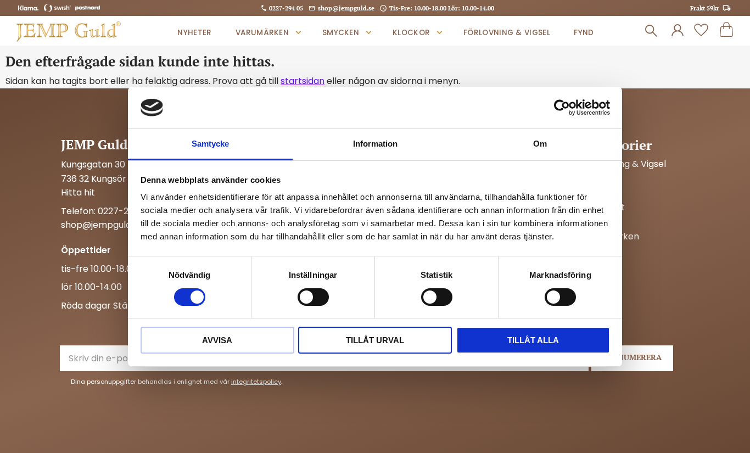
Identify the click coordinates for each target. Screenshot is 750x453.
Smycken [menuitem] (340, 32)
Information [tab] (375, 143)
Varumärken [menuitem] (262, 32)
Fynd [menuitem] (584, 32)
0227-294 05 (286, 8)
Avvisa (217, 340)
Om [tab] (540, 143)
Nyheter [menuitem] (194, 32)
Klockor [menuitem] (411, 32)
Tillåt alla (533, 340)
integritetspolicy (256, 381)
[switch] (313, 297)
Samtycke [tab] (210, 143)
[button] (701, 31)
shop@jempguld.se (346, 8)
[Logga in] (677, 31)
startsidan (302, 81)
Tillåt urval (375, 340)
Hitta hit (78, 192)
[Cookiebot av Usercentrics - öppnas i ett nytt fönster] (562, 107)
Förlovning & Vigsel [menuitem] (506, 32)
